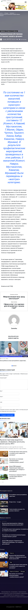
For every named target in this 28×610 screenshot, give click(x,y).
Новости (9, 31)
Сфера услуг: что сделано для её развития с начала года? (14, 305)
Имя (1, 391)
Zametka (5, 39)
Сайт (1, 402)
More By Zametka (13, 338)
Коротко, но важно (14, 571)
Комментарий (3, 377)
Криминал (3, 31)
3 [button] (14, 365)
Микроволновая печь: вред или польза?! (14, 296)
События (15, 31)
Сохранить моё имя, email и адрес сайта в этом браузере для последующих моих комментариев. (14, 410)
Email (1, 396)
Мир (11, 562)
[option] (14, 351)
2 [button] (13, 365)
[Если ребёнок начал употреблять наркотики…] (14, 349)
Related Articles (13, 336)
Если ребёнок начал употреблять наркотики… (13, 360)
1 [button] (12, 365)
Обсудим (25, 356)
